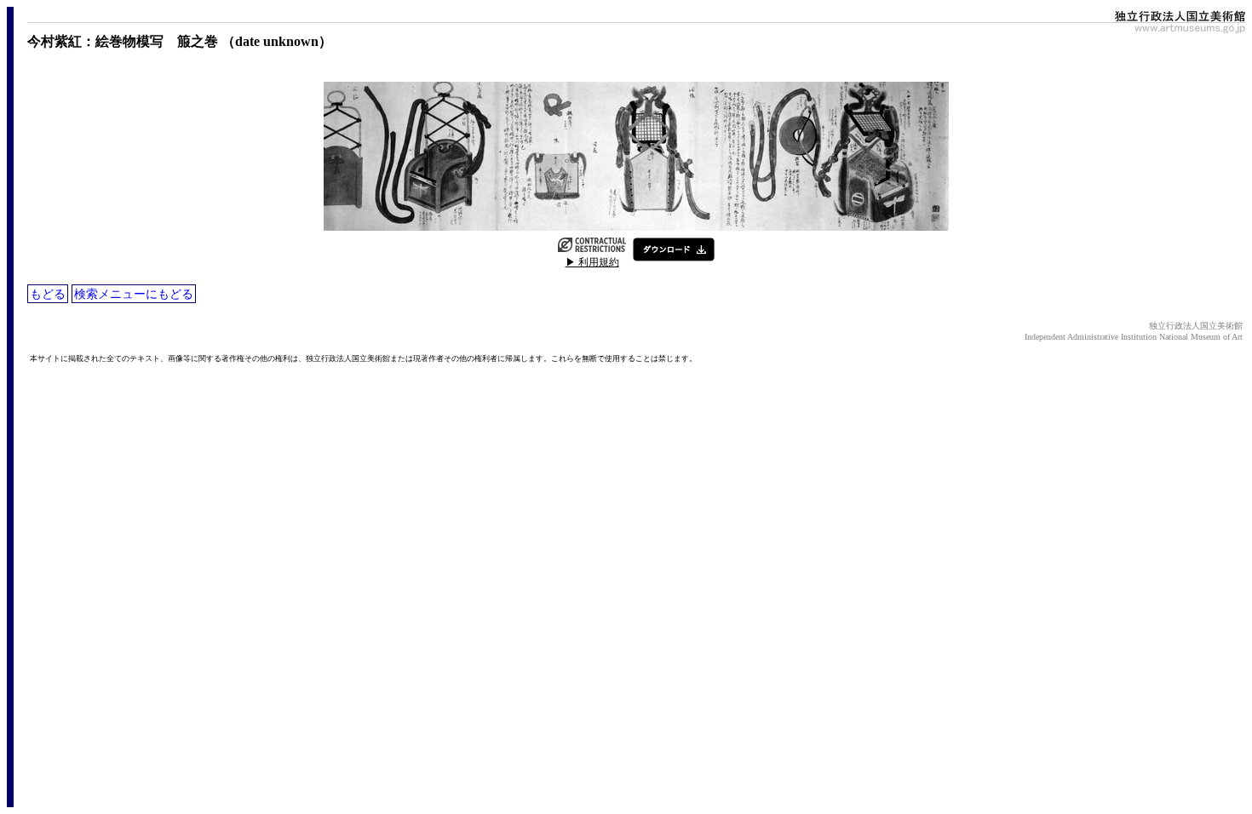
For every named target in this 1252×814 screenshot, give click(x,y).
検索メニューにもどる (133, 294)
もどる (48, 294)
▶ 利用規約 (592, 262)
